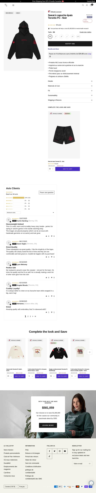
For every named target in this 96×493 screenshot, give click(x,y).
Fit (49, 91)
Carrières (7, 473)
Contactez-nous (9, 476)
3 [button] (30, 316)
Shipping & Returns (55, 100)
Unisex (18, 13)
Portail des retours (31, 456)
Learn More (48, 425)
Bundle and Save (53, 49)
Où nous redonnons (10, 460)
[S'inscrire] (89, 463)
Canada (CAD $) (10, 486)
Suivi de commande (32, 463)
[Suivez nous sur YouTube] (65, 451)
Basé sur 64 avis (12, 194)
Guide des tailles (85, 32)
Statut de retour (30, 460)
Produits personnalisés (12, 453)
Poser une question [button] (46, 192)
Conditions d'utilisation (33, 466)
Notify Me (70, 44)
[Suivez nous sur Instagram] (59, 451)
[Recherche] (83, 5)
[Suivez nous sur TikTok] (49, 456)
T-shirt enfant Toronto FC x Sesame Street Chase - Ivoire (37, 370)
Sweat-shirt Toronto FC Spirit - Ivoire (14, 370)
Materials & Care (54, 86)
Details (50, 81)
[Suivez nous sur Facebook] (49, 451)
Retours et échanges (32, 453)
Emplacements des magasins (10, 468)
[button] (9, 198)
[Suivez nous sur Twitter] (54, 451)
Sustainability (52, 95)
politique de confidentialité (30, 471)
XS (50, 36)
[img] (15, 218)
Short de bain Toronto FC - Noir (56, 161)
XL (73, 36)
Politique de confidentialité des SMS (33, 477)
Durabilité (7, 463)
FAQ (26, 450)
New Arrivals (9, 13)
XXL (78, 36)
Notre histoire (8, 450)
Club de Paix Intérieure (12, 456)
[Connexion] (87, 5)
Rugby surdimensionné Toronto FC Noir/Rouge (58, 370)
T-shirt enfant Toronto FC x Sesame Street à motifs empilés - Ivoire (79, 370)
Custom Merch (91, 1)
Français (22, 486)
